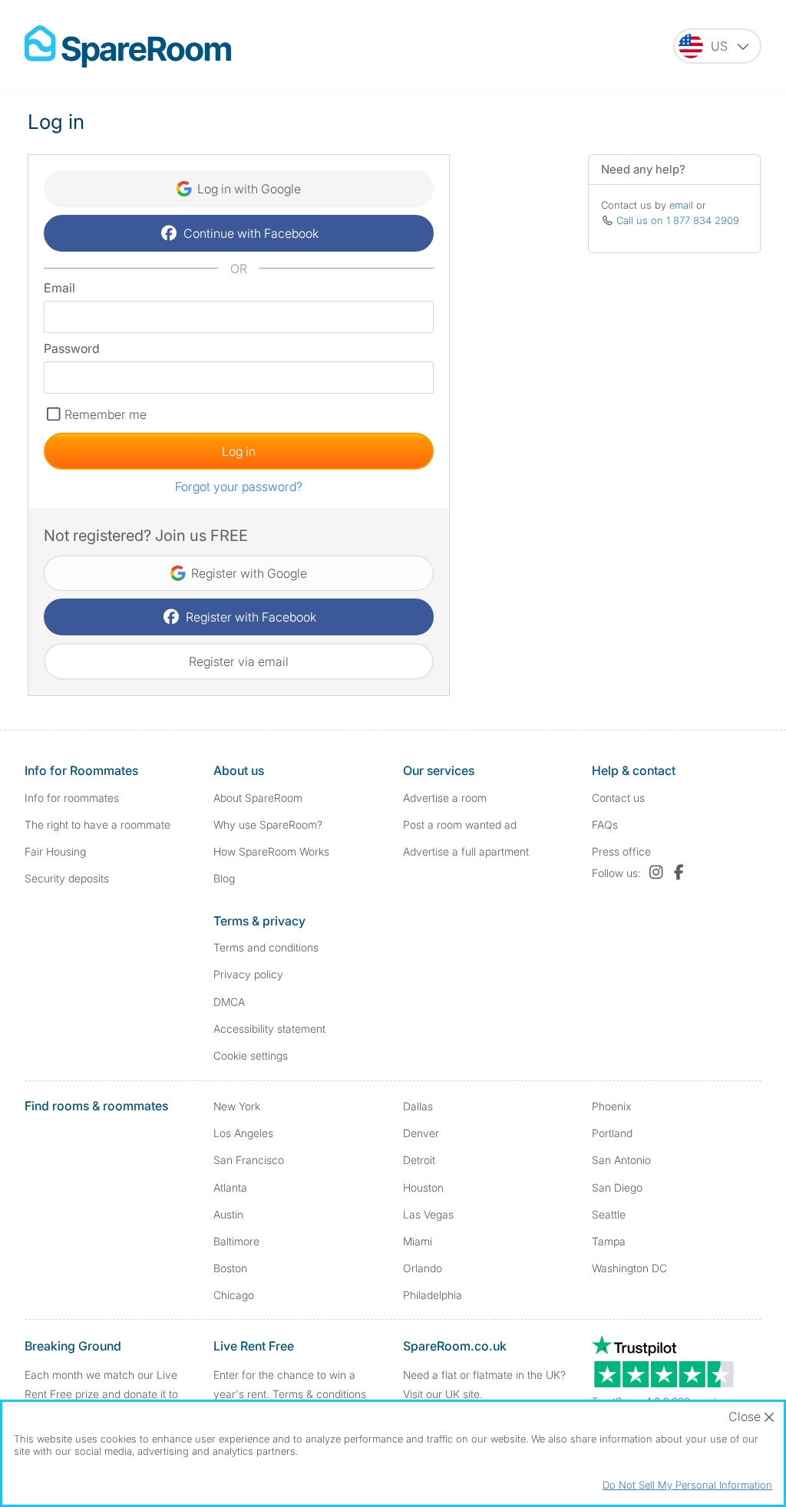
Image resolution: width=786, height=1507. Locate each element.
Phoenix (611, 1106)
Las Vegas (428, 1214)
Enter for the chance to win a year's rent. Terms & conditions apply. (289, 1394)
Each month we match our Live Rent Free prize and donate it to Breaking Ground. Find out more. (104, 1394)
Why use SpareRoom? (267, 824)
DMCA (229, 1001)
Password (72, 348)
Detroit (419, 1159)
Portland (612, 1132)
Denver (421, 1132)
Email (59, 287)
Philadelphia (432, 1294)
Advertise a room (445, 797)
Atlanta (230, 1187)
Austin (228, 1214)
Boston (230, 1268)
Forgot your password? (238, 486)
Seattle (609, 1214)
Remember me (105, 414)
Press (621, 851)
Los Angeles (243, 1132)
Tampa (609, 1241)
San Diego (617, 1187)
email (681, 205)
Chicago (233, 1294)
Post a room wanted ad (460, 824)
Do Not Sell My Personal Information (687, 1485)
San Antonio (621, 1159)
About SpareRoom (257, 797)
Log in (239, 451)
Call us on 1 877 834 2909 (677, 220)
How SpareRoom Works (271, 851)
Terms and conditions (266, 947)
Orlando (422, 1268)
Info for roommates (72, 797)
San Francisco (248, 1159)
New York (236, 1106)
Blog (224, 878)
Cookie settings (250, 1055)
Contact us (618, 797)
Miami (417, 1241)
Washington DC (629, 1268)
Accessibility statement (269, 1028)
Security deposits (67, 878)
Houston (423, 1187)
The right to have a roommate (97, 824)
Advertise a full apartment (466, 851)
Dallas (418, 1106)
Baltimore (236, 1241)
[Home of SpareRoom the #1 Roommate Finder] (128, 46)
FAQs (605, 824)
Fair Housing (55, 851)
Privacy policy (248, 974)
